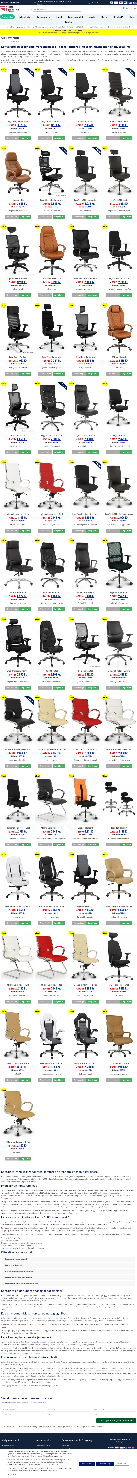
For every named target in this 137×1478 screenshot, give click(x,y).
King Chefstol (52, 671)
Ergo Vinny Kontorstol (119, 278)
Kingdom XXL (18, 200)
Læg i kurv (25, 216)
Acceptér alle (87, 1464)
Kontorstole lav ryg (43, 17)
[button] (68, 1259)
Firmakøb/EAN (119, 17)
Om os (132, 17)
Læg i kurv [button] (25, 138)
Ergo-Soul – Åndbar (18, 357)
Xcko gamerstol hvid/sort (51, 1063)
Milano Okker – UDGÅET (18, 1063)
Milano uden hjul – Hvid (18, 985)
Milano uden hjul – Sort (51, 828)
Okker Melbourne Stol (119, 1063)
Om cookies (11, 1474)
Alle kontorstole (7, 17)
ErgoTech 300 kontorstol (85, 200)
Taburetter (92, 17)
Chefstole (59, 17)
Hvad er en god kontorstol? (14, 1265)
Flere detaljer (11, 138)
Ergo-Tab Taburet (119, 828)
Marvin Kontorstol (51, 592)
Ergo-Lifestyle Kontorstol (51, 200)
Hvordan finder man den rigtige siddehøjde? (19, 1277)
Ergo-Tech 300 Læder (119, 200)
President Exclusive (52, 278)
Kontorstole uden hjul (75, 17)
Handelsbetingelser (43, 1446)
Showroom (104, 17)
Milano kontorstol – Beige (85, 985)
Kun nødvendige (105, 1464)
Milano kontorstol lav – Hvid (119, 749)
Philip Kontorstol (85, 121)
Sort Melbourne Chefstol (85, 278)
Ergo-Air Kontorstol (119, 592)
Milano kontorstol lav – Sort (18, 749)
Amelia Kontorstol (85, 592)
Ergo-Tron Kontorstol (119, 985)
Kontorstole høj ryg (25, 17)
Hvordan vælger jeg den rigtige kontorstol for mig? (21, 1283)
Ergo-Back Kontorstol (51, 121)
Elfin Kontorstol (18, 435)
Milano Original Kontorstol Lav (52, 749)
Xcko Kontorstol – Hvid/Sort (18, 906)
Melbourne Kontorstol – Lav (119, 906)
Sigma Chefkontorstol (85, 435)
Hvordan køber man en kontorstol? (16, 1259)
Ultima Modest (119, 357)
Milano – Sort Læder (119, 121)
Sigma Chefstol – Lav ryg (119, 671)
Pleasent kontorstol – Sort (18, 828)
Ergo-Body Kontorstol (18, 121)
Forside (3, 42)
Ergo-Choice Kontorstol (18, 278)
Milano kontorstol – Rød (52, 514)
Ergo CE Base (119, 435)
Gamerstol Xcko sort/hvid (85, 1063)
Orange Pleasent (85, 828)
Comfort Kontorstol (18, 592)
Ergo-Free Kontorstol (51, 357)
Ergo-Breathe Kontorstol (18, 671)
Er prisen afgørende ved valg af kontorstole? (19, 1271)
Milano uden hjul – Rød (51, 985)
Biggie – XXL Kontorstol (51, 435)
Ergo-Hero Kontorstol (85, 357)
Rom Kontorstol (85, 671)
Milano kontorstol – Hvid (18, 514)
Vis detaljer (122, 1464)
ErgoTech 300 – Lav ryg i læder (119, 514)
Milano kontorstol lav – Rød (85, 749)
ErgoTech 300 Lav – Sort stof (85, 514)
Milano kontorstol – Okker (18, 1142)
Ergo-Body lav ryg (85, 906)
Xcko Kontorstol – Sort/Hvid (51, 906)
